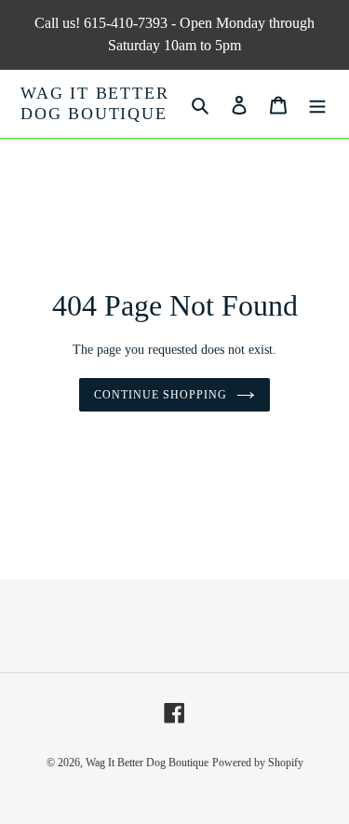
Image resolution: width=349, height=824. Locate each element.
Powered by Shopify (257, 762)
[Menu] (317, 104)
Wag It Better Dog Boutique (94, 103)
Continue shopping (160, 394)
